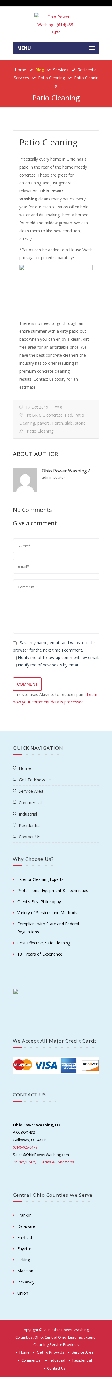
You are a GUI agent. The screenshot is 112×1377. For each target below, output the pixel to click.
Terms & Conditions (57, 1162)
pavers (43, 423)
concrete (54, 415)
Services (60, 69)
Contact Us (29, 836)
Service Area (31, 791)
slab (69, 423)
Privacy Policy (24, 1162)
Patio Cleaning (51, 77)
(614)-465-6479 (25, 1147)
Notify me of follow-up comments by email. (58, 657)
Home (20, 69)
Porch (57, 423)
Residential (29, 825)
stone (80, 423)
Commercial (30, 802)
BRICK (38, 415)
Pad (68, 415)
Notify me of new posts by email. (49, 665)
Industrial (28, 814)
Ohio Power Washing (64, 471)
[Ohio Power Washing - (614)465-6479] (56, 25)
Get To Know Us (35, 779)
